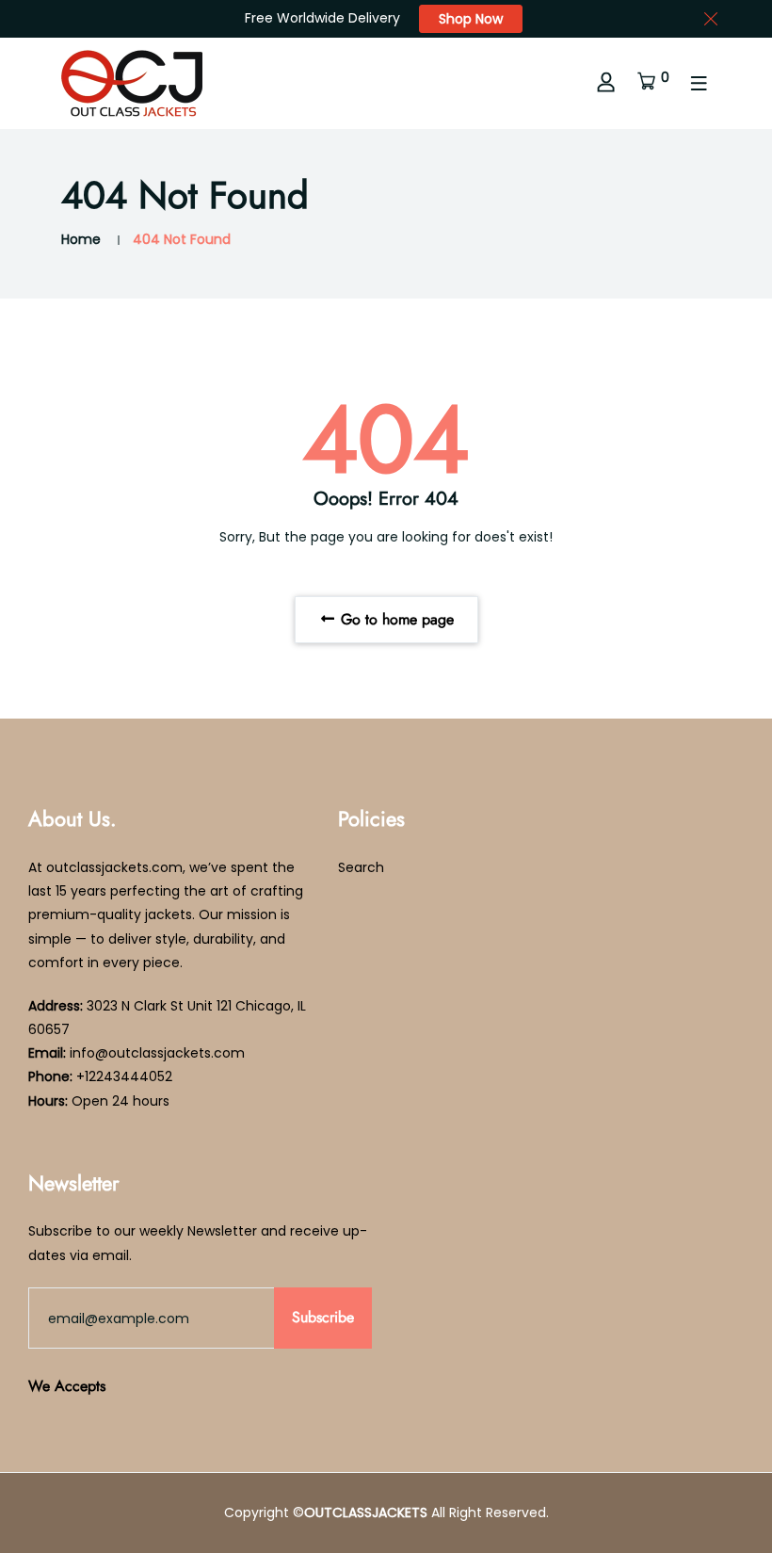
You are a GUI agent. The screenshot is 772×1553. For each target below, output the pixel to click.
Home (81, 239)
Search (361, 867)
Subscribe (323, 1317)
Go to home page (395, 619)
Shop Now (471, 18)
